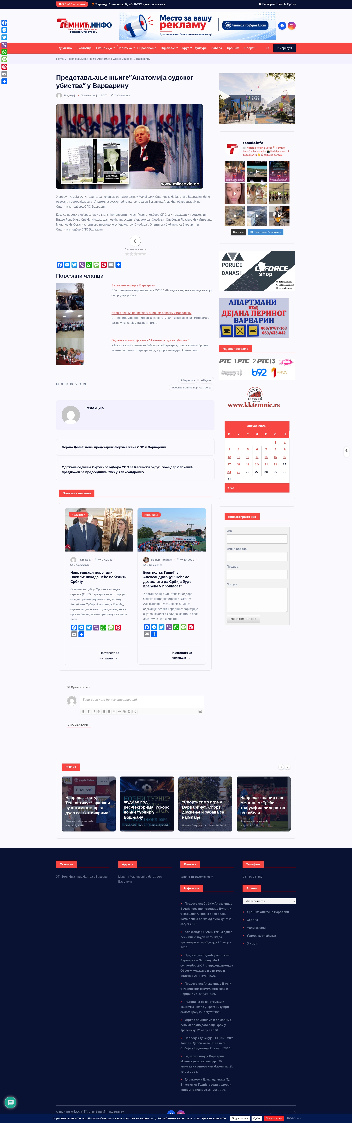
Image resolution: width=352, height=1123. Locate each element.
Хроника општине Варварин (268, 916)
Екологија (84, 52)
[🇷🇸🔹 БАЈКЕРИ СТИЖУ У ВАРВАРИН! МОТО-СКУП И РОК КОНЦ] (257, 176)
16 (284, 461)
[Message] (4, 59)
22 (275, 469)
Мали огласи (256, 932)
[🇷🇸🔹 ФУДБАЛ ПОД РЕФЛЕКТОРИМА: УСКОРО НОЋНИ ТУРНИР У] (279, 176)
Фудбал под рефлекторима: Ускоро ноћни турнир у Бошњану (88, 814)
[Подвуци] (93, 716)
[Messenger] (4, 30)
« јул (230, 492)
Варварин (189, 384)
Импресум (284, 52)
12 (247, 461)
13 (257, 461)
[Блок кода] (119, 716)
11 (238, 461)
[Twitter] (4, 37)
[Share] (4, 81)
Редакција (70, 100)
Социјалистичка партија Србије (192, 392)
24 (229, 476)
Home (60, 63)
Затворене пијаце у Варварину (133, 290)
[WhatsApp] (4, 52)
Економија (104, 52)
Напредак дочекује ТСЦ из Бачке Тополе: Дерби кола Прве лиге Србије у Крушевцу (206, 1048)
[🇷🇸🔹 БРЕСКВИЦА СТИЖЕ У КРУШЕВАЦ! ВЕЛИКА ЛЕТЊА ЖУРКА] (235, 198)
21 (266, 469)
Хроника (233, 52)
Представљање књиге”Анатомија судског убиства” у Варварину (109, 63)
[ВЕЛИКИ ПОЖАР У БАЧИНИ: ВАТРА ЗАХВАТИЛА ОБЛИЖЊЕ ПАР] (257, 220)
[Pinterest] (4, 66)
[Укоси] (88, 716)
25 (238, 476)
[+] (134, 716)
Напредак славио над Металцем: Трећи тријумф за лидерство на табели (204, 810)
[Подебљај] (83, 716)
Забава (216, 52)
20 (257, 469)
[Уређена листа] (104, 716)
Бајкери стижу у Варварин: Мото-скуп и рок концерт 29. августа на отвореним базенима (204, 1066)
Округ (184, 52)
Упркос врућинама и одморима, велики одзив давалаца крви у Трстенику (206, 1030)
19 (247, 469)
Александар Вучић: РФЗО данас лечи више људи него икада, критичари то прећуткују (206, 942)
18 (238, 469)
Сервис (252, 924)
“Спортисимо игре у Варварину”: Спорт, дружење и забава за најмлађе (145, 814)
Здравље (168, 52)
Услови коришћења (261, 940)
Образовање (146, 52)
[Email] (4, 74)
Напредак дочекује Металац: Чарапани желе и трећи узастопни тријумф (259, 810)
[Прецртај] (98, 716)
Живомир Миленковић (195, 825)
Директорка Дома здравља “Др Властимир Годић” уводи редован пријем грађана (205, 1089)
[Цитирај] (114, 716)
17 (229, 469)
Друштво (65, 52)
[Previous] (281, 771)
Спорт (249, 52)
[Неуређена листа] (109, 716)
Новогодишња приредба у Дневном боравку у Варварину (151, 317)
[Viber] (4, 44)
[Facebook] (4, 22)
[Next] (287, 771)
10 (229, 461)
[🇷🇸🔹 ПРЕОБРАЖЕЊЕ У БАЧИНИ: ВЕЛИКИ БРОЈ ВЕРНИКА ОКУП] (235, 176)
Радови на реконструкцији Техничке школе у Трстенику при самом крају (204, 1011)
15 (275, 461)
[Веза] (124, 716)
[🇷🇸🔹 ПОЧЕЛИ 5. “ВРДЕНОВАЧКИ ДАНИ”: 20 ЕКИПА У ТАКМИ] (257, 198)
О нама (252, 948)
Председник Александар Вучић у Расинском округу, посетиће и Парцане (206, 993)
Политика (125, 52)
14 (266, 461)
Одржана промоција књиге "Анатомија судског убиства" (150, 345)
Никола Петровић (162, 564)
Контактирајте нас (243, 623)
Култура (201, 52)
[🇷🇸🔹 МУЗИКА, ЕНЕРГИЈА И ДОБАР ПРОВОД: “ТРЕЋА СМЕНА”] (279, 220)
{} (129, 716)
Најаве (207, 384)
